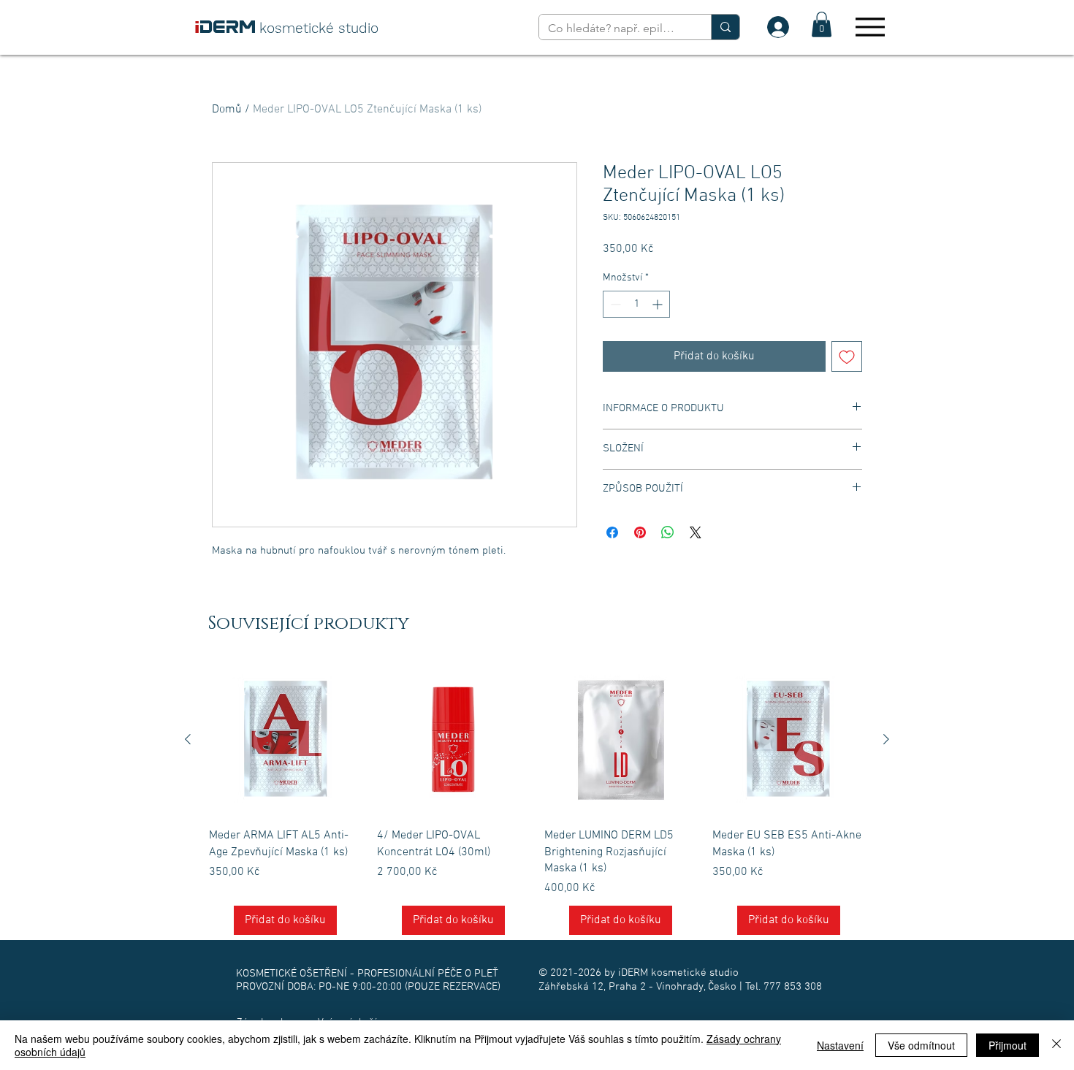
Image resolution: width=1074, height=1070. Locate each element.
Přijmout (1008, 1045)
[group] (537, 799)
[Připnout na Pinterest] (640, 532)
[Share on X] (695, 532)
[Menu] (870, 26)
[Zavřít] (1056, 1045)
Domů (227, 109)
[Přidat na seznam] (846, 356)
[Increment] (659, 304)
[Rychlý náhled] (285, 740)
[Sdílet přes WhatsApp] (668, 532)
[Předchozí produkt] (188, 739)
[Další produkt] (886, 739)
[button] (821, 24)
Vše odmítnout (921, 1045)
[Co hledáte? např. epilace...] (725, 27)
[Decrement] (614, 304)
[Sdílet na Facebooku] (612, 532)
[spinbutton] (636, 304)
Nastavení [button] (840, 1045)
